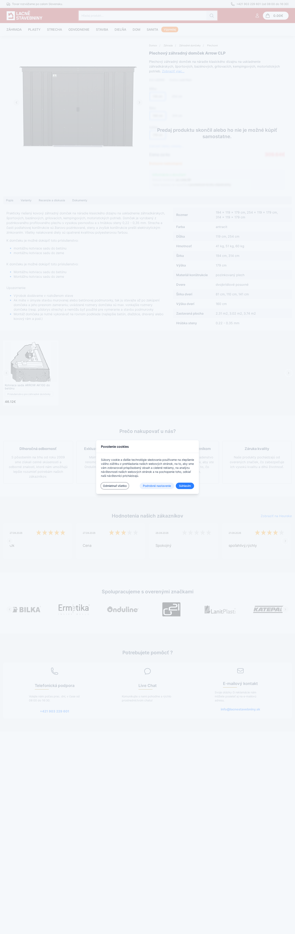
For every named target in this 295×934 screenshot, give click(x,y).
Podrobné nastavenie (157, 485)
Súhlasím (185, 485)
